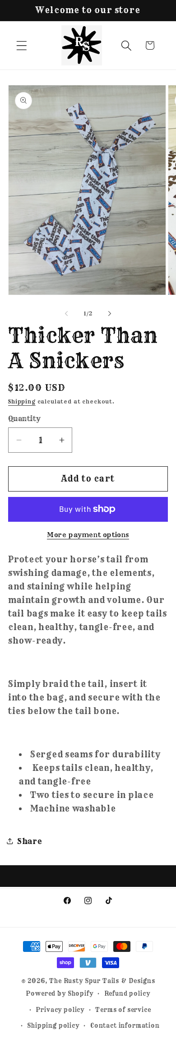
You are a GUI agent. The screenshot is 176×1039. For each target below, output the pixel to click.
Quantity (24, 418)
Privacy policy (60, 1009)
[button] (22, 45)
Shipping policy (53, 1025)
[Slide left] (66, 313)
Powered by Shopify (59, 993)
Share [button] (29, 841)
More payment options (88, 535)
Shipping (22, 401)
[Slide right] (110, 313)
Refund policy (127, 993)
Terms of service (123, 1009)
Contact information (125, 1025)
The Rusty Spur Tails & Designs (102, 980)
